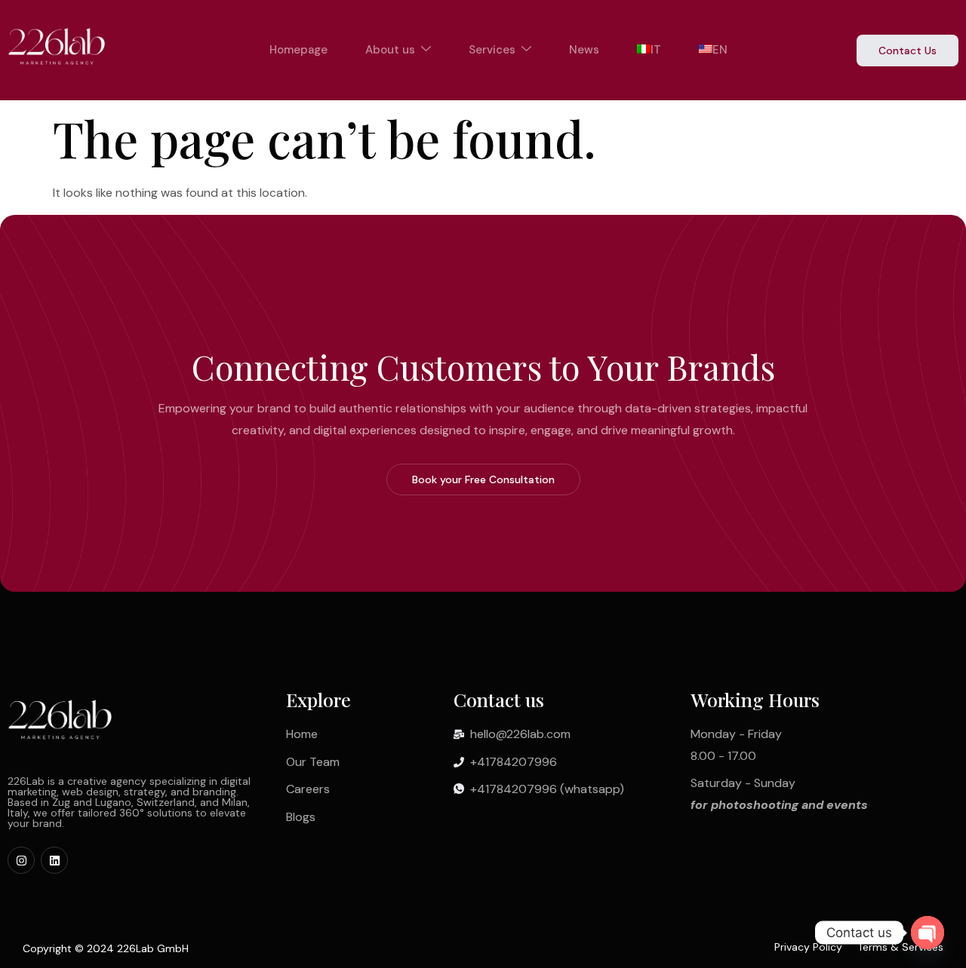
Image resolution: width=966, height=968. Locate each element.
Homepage (298, 49)
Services (492, 49)
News (584, 49)
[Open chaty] (927, 932)
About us (390, 49)
